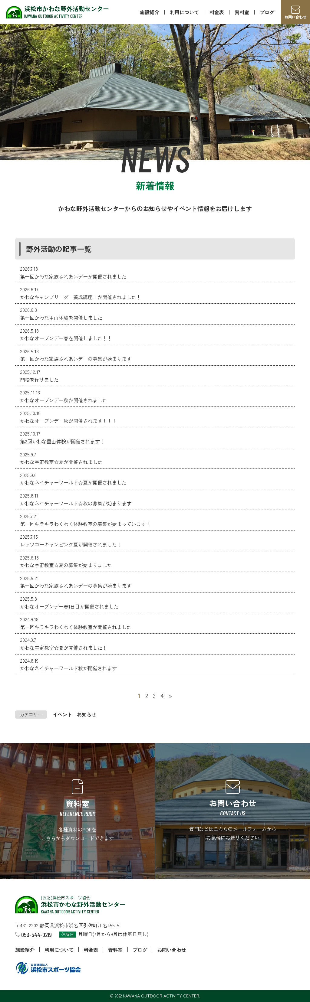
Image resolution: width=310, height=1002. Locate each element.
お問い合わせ (171, 949)
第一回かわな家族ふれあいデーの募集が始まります (75, 358)
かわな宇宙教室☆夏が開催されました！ (63, 647)
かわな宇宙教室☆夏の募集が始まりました (66, 565)
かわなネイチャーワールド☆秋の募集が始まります (75, 503)
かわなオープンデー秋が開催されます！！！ (68, 420)
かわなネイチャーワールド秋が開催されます (68, 668)
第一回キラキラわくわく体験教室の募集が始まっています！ (85, 523)
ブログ (267, 12)
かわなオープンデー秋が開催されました (63, 400)
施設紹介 (149, 12)
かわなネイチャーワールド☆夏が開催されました (73, 482)
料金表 (216, 12)
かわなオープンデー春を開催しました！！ (66, 338)
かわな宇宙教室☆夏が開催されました (61, 461)
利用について (184, 12)
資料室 (242, 12)
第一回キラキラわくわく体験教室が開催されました (75, 627)
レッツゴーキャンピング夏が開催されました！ (71, 544)
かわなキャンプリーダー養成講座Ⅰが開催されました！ (80, 297)
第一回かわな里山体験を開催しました (61, 317)
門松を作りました (39, 379)
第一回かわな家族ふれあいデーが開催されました (73, 276)
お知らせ (86, 714)
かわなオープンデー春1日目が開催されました (69, 606)
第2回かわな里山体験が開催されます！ (62, 441)
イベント (62, 714)
